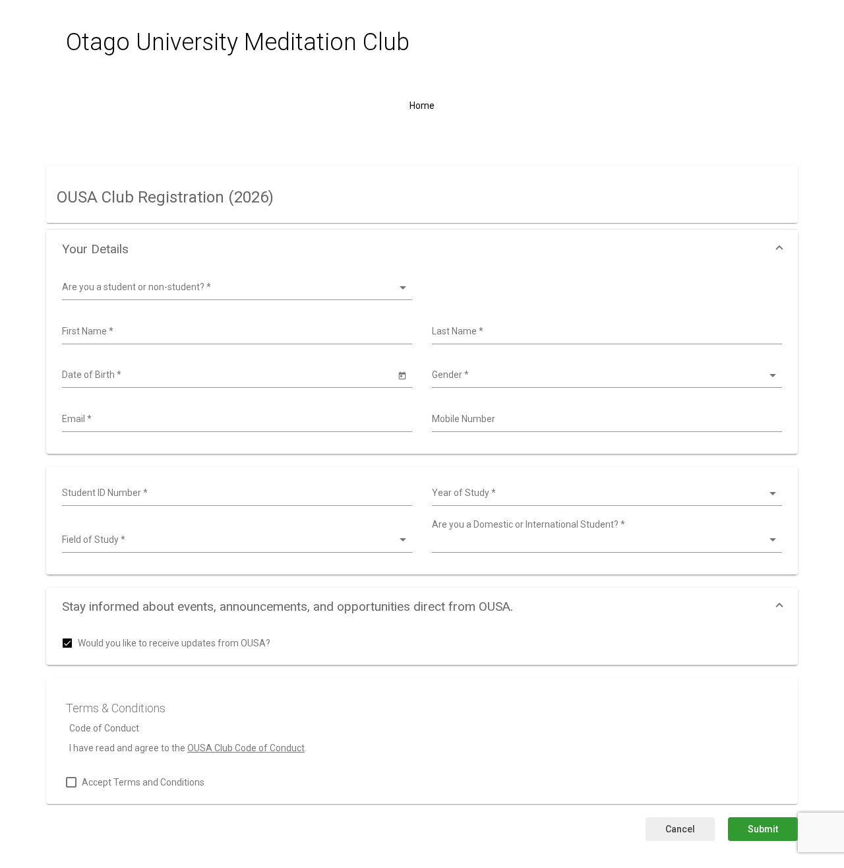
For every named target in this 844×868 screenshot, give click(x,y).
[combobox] (235, 331)
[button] (422, 249)
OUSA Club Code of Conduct (246, 748)
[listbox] (235, 287)
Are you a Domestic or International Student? (528, 524)
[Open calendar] (402, 375)
